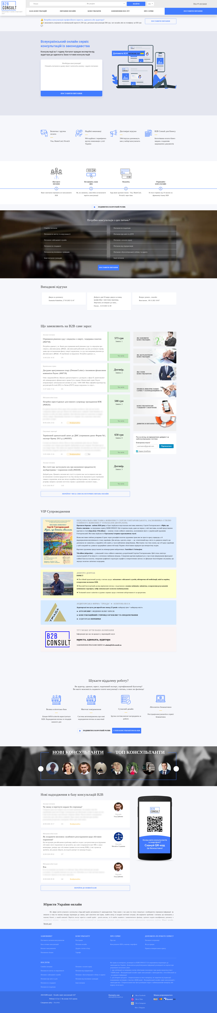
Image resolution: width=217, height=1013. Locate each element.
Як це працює (149, 944)
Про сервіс (149, 11)
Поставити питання (160, 21)
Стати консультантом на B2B (126, 730)
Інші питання (119, 258)
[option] (108, 23)
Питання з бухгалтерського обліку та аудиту (130, 252)
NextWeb (57, 1003)
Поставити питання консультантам (52, 940)
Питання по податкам (122, 228)
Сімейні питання (50, 228)
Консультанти (94, 11)
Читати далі (48, 924)
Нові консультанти (78, 752)
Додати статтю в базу (82, 948)
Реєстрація (79, 940)
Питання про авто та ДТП (124, 234)
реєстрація (203, 4)
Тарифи (78, 952)
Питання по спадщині (52, 246)
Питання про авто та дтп (49, 979)
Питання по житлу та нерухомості (57, 234)
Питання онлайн (68, 11)
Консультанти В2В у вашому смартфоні (123, 944)
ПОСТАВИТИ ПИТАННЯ (108, 267)
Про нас (113, 940)
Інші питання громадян (53, 258)
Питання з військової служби (55, 240)
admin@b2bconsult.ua (115, 997)
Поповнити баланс (47, 952)
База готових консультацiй (50, 944)
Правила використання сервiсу (155, 948)
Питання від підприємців (123, 246)
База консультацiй (38, 11)
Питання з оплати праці (123, 240)
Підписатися (166, 446)
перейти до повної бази (85, 888)
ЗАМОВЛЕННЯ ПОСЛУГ (120, 11)
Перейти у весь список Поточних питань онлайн (85, 494)
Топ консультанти (140, 752)
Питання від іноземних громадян (57, 252)
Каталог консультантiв (48, 948)
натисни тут (134, 53)
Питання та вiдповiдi (152, 940)
